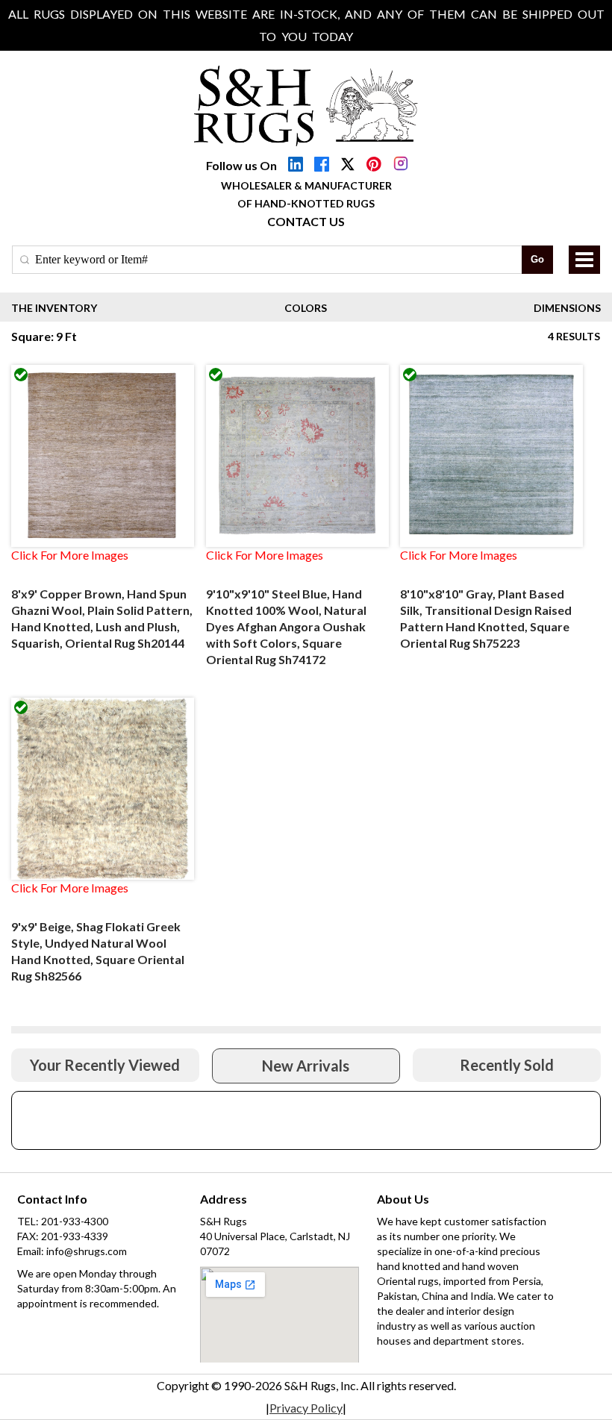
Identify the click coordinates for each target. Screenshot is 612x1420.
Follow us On (241, 165)
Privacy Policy (306, 1408)
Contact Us (306, 221)
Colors (305, 307)
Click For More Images (69, 555)
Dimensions (567, 307)
